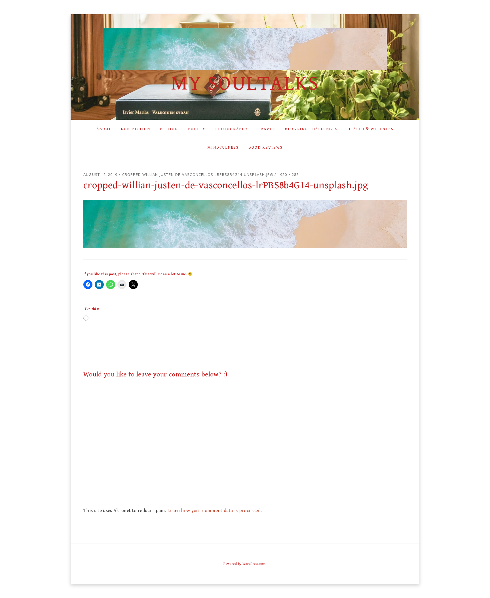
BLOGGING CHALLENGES (311, 129)
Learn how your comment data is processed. (214, 510)
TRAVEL (266, 129)
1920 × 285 (288, 174)
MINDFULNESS (223, 147)
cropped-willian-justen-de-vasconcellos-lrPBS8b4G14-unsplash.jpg (197, 174)
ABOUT (103, 129)
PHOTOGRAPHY (231, 129)
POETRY (197, 129)
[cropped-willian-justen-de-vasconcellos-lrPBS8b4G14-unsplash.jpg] (245, 223)
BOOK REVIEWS (265, 147)
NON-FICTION (135, 129)
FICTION (169, 129)
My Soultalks (245, 83)
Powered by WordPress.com (244, 564)
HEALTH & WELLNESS (370, 129)
